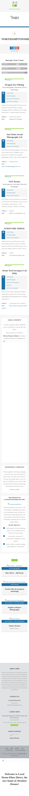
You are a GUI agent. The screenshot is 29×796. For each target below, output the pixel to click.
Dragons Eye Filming (15, 119)
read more (14, 725)
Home (7, 748)
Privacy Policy (9, 750)
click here (23, 325)
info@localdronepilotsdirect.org (14, 705)
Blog (12, 748)
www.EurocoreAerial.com (17, 255)
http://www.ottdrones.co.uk (17, 213)
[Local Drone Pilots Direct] (14, 17)
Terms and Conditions (20, 750)
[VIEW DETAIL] (8, 80)
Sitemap (17, 748)
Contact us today (14, 489)
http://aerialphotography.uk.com (11, 166)
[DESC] (26, 73)
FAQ (22, 748)
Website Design (22, 753)
